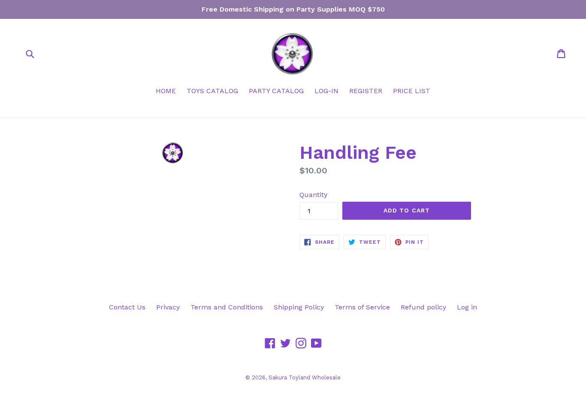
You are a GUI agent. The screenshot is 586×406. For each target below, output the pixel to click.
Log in (467, 307)
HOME (166, 91)
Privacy (168, 307)
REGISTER (365, 91)
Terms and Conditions (226, 307)
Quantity (313, 195)
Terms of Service (362, 307)
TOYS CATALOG (212, 91)
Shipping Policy (299, 307)
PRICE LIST (411, 91)
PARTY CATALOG (276, 91)
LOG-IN (326, 91)
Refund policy (423, 307)
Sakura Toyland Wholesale (305, 377)
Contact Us (127, 307)
